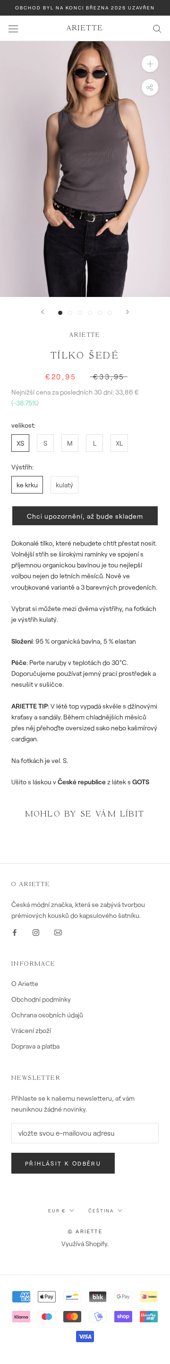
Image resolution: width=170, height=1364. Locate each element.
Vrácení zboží (31, 1030)
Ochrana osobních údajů (47, 1015)
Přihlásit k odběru (63, 1163)
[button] (85, 515)
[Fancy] (58, 931)
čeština (101, 1210)
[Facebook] (14, 931)
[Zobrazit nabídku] (13, 28)
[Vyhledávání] (157, 28)
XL (119, 443)
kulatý (64, 485)
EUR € (57, 1210)
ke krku (27, 485)
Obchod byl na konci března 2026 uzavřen (85, 7)
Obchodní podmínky (41, 999)
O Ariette (24, 983)
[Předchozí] (42, 312)
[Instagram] (36, 931)
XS (20, 443)
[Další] (127, 312)
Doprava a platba (35, 1046)
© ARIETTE (85, 1231)
